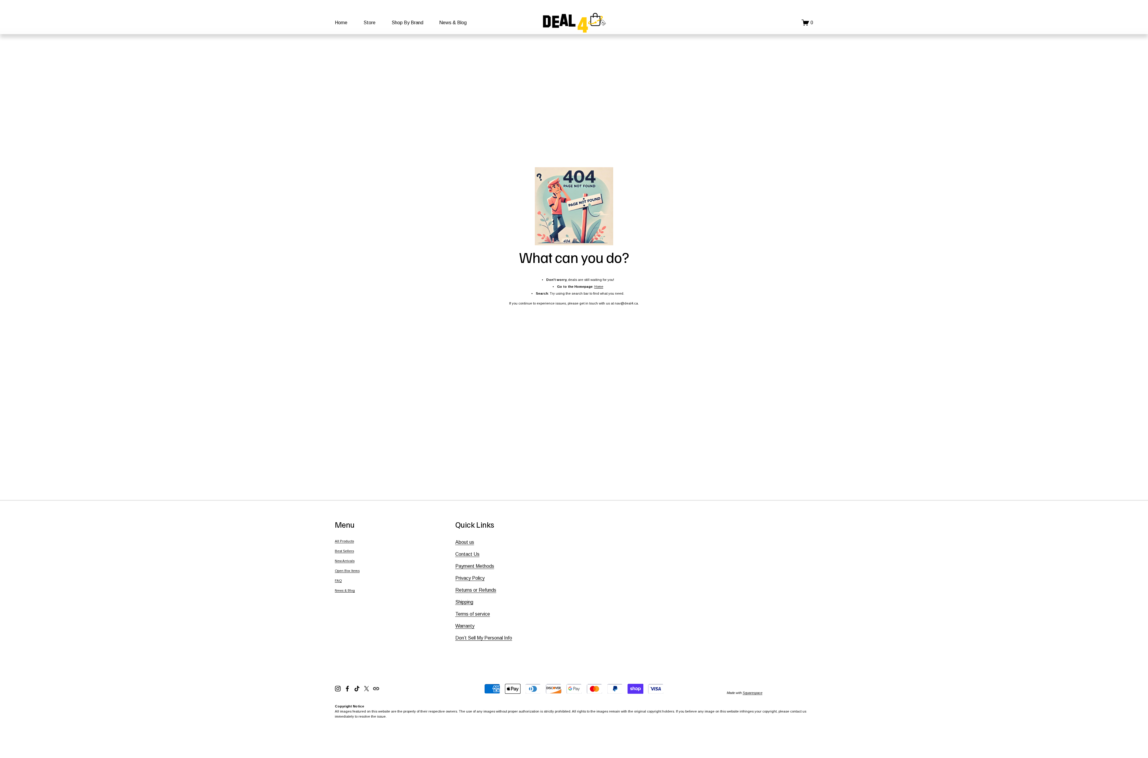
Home (341, 22)
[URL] (376, 689)
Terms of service (472, 614)
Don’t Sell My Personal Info (483, 637)
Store (369, 22)
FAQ (338, 580)
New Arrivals (345, 561)
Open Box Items (347, 571)
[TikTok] (357, 689)
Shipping (464, 602)
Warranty (464, 625)
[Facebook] (347, 689)
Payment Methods (474, 566)
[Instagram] (338, 689)
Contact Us (467, 554)
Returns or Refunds (475, 590)
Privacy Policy (470, 578)
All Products (344, 541)
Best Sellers (344, 551)
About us (464, 542)
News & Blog (453, 22)
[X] (367, 689)
